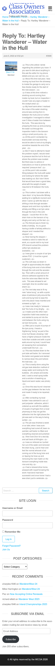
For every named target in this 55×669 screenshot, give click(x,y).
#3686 (48, 55)
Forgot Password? (11, 545)
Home (5, 16)
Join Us (6, 549)
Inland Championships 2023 (33, 604)
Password (7, 519)
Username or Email (12, 508)
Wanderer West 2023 (28, 599)
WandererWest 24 (28, 583)
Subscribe (11, 639)
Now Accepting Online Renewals (26, 593)
